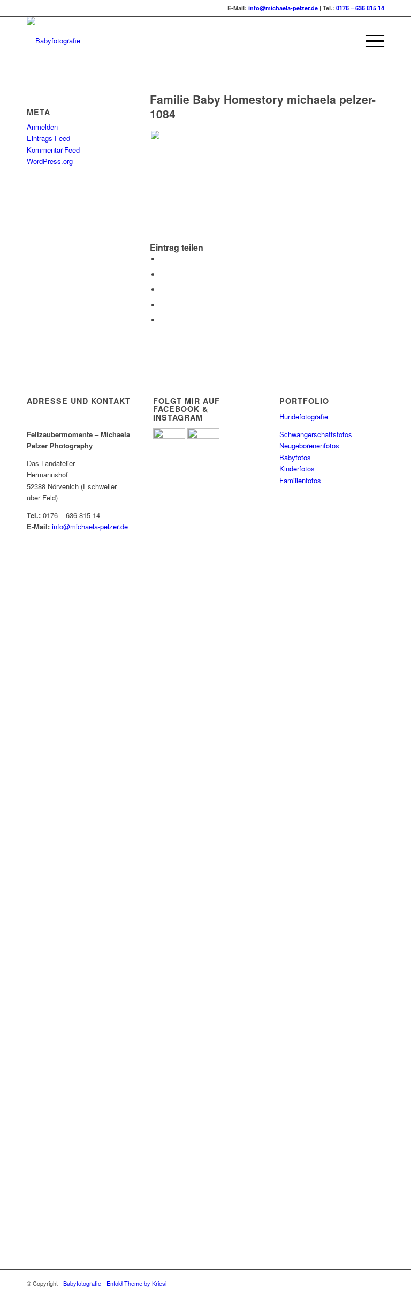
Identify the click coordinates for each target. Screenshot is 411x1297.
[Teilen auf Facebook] (163, 259)
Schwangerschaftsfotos (315, 434)
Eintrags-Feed (48, 138)
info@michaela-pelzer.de (283, 8)
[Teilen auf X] (163, 274)
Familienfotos (300, 480)
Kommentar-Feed (53, 150)
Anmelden (42, 127)
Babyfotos (295, 457)
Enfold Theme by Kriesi (136, 1283)
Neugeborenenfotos (309, 445)
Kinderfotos (297, 468)
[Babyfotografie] (53, 41)
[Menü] (369, 41)
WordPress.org (50, 161)
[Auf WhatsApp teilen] (163, 289)
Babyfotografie (82, 1283)
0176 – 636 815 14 (360, 8)
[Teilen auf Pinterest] (163, 305)
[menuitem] (369, 41)
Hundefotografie (303, 416)
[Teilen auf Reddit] (163, 320)
